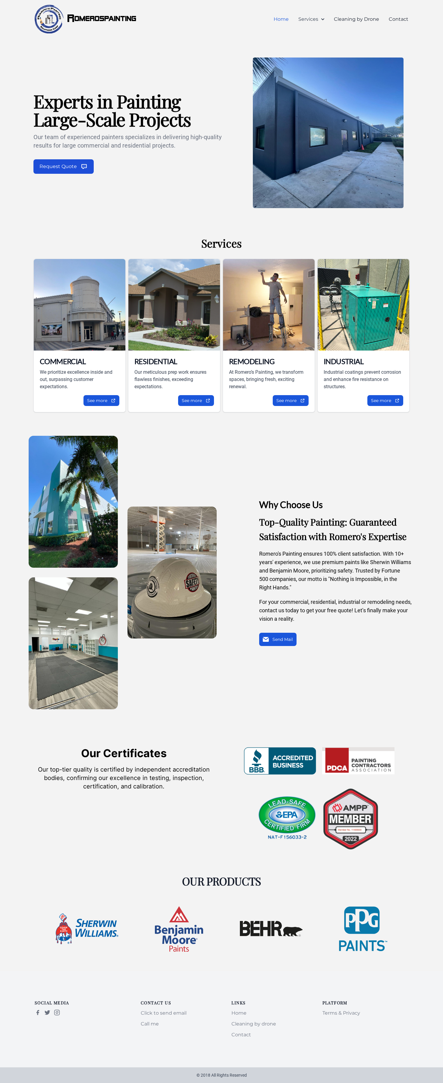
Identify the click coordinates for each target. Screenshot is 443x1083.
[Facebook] (38, 1013)
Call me (150, 1024)
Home (281, 19)
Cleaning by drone (253, 1024)
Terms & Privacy (341, 1013)
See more (97, 400)
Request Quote (58, 166)
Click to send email (164, 1013)
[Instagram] (57, 1013)
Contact (398, 19)
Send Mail (282, 639)
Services (308, 19)
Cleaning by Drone (356, 19)
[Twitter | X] (47, 1013)
